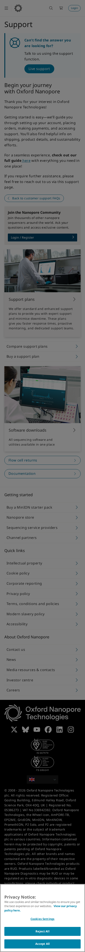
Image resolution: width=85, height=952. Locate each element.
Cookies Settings (42, 919)
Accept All (42, 944)
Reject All (42, 931)
